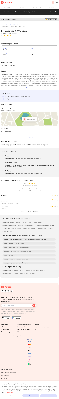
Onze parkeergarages (7, 332)
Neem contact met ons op (42, 327)
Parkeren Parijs (14, 26)
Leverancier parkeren (23, 329)
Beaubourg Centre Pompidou (23, 222)
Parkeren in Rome (7, 273)
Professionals (21, 327)
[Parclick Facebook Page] (8, 291)
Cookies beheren (6, 379)
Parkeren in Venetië (19, 270)
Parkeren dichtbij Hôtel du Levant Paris (14, 243)
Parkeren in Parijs (6, 270)
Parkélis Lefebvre (38, 222)
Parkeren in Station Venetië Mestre (34, 270)
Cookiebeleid (5, 376)
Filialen (19, 332)
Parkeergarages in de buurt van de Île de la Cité (16, 263)
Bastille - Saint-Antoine (8, 222)
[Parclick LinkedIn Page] (5, 291)
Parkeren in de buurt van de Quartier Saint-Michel (16, 247)
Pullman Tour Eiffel (7, 231)
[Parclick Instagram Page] (2, 291)
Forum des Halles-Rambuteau (25, 225)
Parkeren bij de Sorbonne (10, 255)
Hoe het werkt (5, 329)
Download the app (52, 19)
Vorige (22, 211)
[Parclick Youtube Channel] (11, 291)
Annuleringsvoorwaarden (8, 372)
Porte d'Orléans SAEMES (29, 228)
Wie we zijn (4, 327)
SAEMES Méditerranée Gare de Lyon (44, 225)
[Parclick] (6, 2)
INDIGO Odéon (22, 26)
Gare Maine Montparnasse (9, 225)
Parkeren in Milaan (18, 273)
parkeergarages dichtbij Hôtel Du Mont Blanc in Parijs (17, 251)
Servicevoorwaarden (7, 369)
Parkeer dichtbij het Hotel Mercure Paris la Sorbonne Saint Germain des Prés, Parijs (25, 239)
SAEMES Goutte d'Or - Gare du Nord (11, 228)
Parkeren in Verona (30, 273)
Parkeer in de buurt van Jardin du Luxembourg (16, 259)
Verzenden (35, 211)
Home (2, 26)
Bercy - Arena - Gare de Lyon (45, 228)
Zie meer (28, 88)
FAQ (35, 329)
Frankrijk (7, 26)
